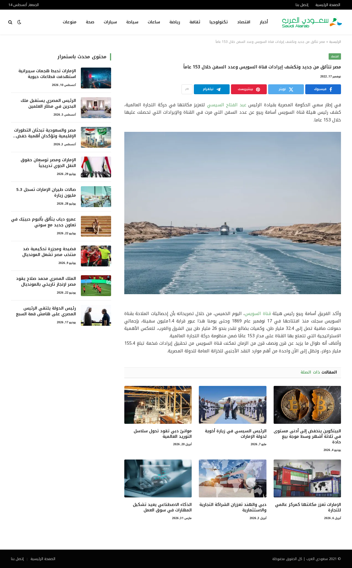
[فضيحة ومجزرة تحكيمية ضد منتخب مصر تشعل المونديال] (96, 256)
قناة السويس (258, 313)
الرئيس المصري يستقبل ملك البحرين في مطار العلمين (48, 104)
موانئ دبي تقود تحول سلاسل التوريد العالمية (163, 433)
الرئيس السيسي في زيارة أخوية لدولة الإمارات (235, 433)
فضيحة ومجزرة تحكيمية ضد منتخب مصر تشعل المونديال (49, 252)
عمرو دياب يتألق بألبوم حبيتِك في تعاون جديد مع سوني (43, 222)
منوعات (69, 22)
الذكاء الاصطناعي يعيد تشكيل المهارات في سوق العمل (162, 507)
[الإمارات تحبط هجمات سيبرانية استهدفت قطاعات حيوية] (96, 78)
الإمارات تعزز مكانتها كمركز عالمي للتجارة (308, 507)
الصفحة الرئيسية (327, 4)
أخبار (264, 22)
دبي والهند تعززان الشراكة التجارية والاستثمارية (232, 507)
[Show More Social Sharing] (187, 89)
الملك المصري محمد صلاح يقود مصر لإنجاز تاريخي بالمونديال (46, 282)
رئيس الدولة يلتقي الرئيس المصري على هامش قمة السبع (46, 311)
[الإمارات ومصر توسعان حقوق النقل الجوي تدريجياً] (96, 167)
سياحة (132, 22)
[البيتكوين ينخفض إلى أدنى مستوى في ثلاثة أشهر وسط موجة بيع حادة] (307, 405)
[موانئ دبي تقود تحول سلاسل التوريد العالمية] (158, 405)
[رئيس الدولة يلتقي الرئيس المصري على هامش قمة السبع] (96, 315)
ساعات (154, 22)
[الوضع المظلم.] (19, 22)
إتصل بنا (302, 4)
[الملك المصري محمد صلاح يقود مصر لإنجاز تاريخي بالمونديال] (96, 285)
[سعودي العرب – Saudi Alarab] (313, 22)
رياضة (174, 22)
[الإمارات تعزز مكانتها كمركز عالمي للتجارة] (307, 478)
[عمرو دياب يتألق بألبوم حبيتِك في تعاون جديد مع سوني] (96, 226)
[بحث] (10, 22)
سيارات (110, 22)
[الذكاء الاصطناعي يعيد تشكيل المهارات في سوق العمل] (158, 478)
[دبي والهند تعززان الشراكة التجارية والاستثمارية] (232, 478)
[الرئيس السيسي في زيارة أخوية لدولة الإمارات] (232, 405)
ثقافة (194, 22)
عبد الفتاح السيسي (227, 105)
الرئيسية (335, 42)
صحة (90, 22)
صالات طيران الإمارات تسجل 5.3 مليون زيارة (46, 193)
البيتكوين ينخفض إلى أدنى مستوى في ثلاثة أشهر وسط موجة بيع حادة (307, 436)
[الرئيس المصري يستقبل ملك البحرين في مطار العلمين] (96, 107)
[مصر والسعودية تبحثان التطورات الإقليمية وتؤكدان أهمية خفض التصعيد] (96, 137)
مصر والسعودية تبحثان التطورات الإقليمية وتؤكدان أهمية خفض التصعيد (45, 133)
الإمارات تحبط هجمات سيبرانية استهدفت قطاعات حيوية (47, 74)
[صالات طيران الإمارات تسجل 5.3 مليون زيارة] (96, 196)
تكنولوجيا (219, 22)
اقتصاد (243, 22)
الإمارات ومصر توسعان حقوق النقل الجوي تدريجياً (48, 163)
